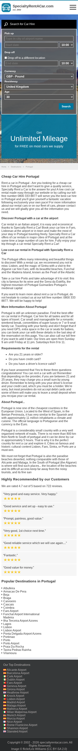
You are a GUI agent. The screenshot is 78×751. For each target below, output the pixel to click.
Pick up (9, 33)
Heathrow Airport (17, 692)
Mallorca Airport (17, 708)
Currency (10, 71)
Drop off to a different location (26, 57)
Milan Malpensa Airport (21, 712)
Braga (7, 598)
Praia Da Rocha (13, 646)
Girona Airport (16, 689)
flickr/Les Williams (34, 748)
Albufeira (9, 588)
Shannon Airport (17, 728)
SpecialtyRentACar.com (33, 6)
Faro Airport (10, 610)
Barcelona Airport (18, 673)
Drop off (10, 52)
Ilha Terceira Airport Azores (20, 620)
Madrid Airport (16, 702)
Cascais (8, 604)
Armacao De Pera (14, 591)
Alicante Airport (16, 669)
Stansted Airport (17, 731)
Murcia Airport (16, 718)
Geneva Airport (16, 686)
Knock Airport (15, 695)
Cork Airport (14, 676)
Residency (11, 81)
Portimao (9, 636)
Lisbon (7, 627)
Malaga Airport (16, 705)
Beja (6, 594)
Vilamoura (10, 653)
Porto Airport (11, 643)
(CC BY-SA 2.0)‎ (57, 748)
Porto (6, 640)
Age (7, 91)
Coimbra (8, 607)
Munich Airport (16, 715)
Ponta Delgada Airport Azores (22, 633)
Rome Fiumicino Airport (22, 725)
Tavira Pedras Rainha (17, 649)
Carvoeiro (9, 601)
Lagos (7, 623)
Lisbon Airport (12, 630)
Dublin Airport (15, 679)
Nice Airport (14, 721)
